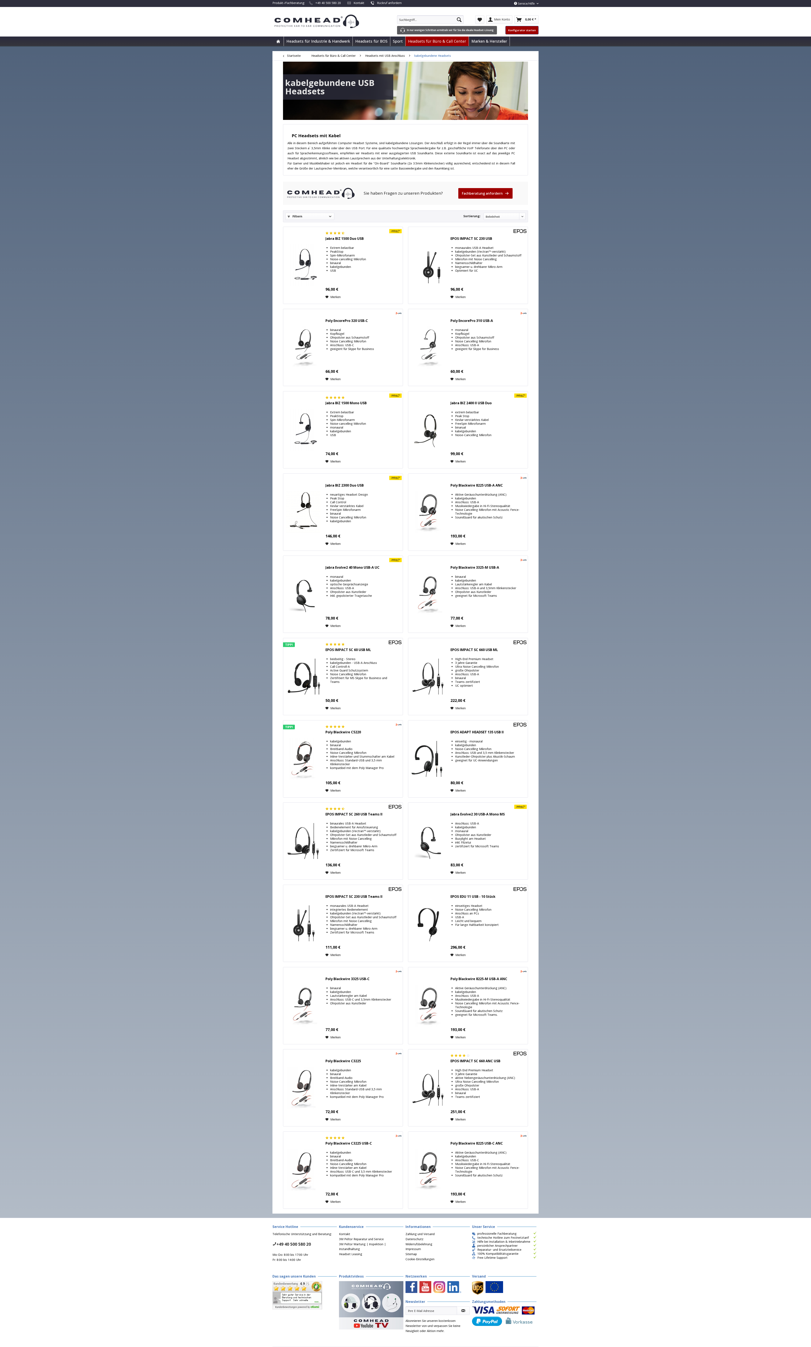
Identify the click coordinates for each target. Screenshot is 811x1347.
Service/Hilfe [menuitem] (526, 3)
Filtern (297, 216)
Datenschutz (414, 1239)
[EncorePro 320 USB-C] (303, 347)
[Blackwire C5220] (303, 759)
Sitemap (411, 1254)
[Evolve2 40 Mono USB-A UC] (303, 594)
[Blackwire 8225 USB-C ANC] (428, 1170)
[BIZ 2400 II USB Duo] (428, 430)
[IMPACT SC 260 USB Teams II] (303, 841)
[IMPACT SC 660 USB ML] (428, 676)
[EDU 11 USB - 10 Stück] (428, 923)
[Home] (278, 41)
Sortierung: (471, 216)
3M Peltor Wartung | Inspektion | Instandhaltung (362, 1246)
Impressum (413, 1249)
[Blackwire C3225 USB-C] (303, 1170)
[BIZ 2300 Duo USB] (303, 512)
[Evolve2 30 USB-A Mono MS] (428, 841)
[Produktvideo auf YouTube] (371, 1305)
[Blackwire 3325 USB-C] (303, 1005)
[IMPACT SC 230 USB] (428, 265)
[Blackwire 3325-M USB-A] (428, 594)
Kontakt (359, 3)
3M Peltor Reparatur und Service (361, 1239)
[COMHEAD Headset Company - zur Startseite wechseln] (324, 21)
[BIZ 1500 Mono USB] (303, 430)
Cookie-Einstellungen (420, 1259)
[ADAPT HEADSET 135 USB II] (428, 759)
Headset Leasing (350, 1254)
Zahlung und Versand (420, 1234)
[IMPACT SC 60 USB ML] (303, 676)
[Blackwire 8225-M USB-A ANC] (428, 1005)
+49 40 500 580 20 (328, 3)
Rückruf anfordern (389, 3)
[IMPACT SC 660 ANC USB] (428, 1088)
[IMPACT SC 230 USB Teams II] (303, 923)
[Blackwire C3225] (303, 1088)
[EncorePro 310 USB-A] (428, 347)
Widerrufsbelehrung (419, 1244)
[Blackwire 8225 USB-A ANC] (428, 512)
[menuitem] (430, 19)
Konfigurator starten (522, 30)
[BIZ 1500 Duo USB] (303, 265)
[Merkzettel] (479, 19)
